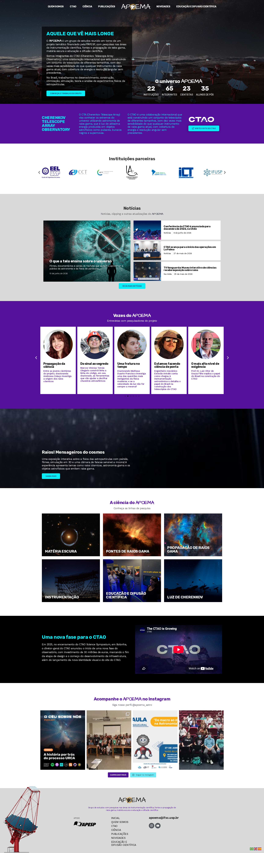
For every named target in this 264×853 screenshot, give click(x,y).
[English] (256, 848)
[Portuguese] (252, 848)
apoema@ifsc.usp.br (164, 818)
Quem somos (56, 6)
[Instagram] (151, 825)
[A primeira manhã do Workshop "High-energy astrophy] (201, 740)
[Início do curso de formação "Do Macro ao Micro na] (109, 740)
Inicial (115, 818)
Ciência (87, 6)
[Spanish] (260, 848)
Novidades (163, 6)
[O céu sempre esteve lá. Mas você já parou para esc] (62, 740)
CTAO (73, 6)
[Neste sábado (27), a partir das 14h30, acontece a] (155, 740)
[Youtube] (158, 825)
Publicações (106, 6)
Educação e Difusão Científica (196, 6)
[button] (39, 172)
